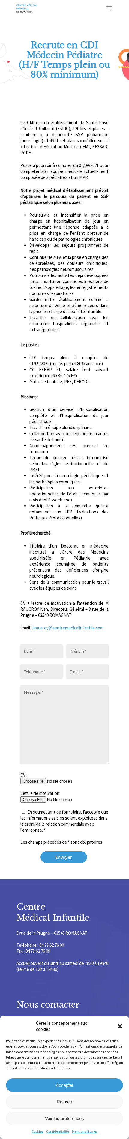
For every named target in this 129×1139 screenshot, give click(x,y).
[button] (120, 1026)
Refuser (64, 1101)
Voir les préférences (64, 1118)
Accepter (65, 1085)
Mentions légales (85, 1131)
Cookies (37, 1131)
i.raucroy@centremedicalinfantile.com (68, 628)
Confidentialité (57, 1131)
